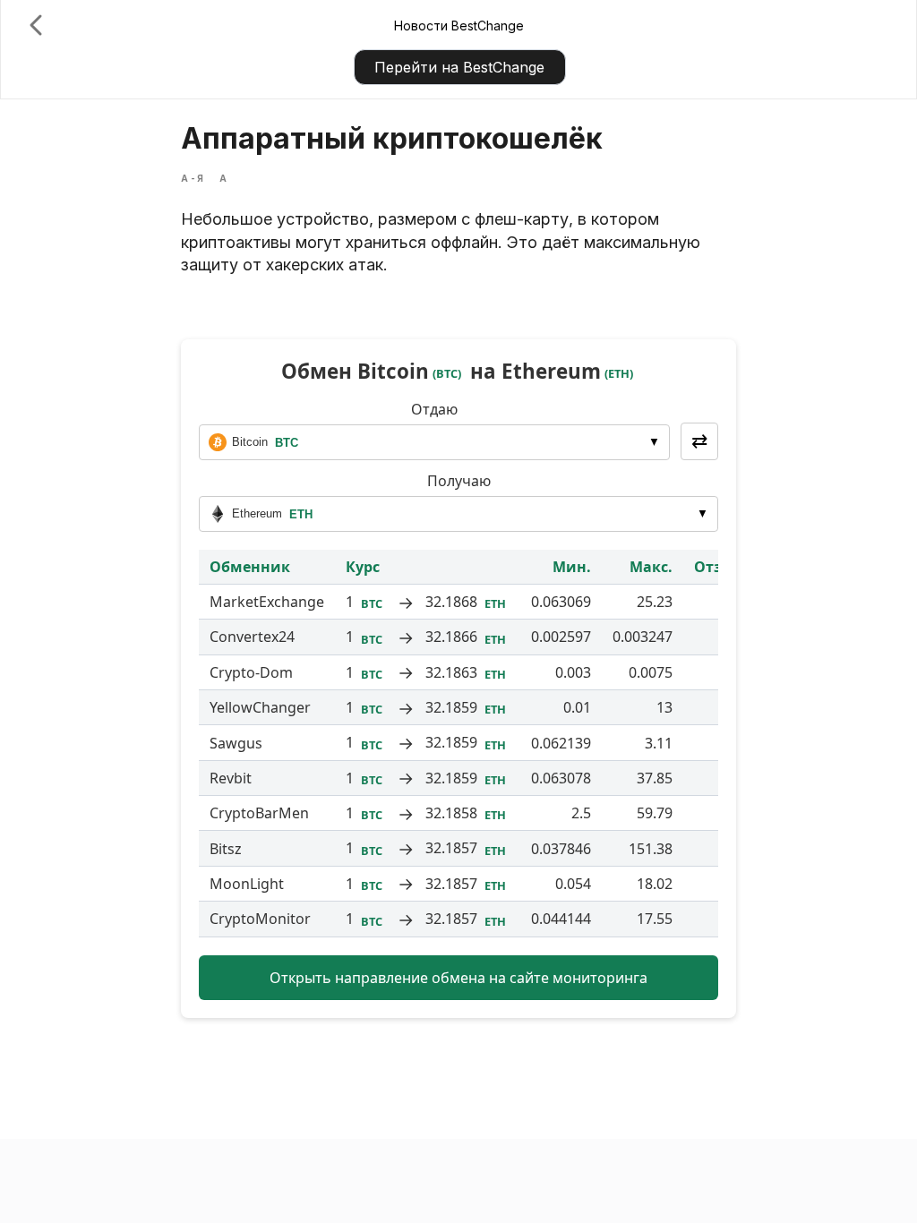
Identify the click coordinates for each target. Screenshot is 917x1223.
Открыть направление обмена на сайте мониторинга (458, 978)
